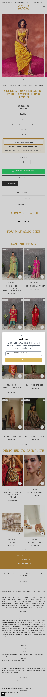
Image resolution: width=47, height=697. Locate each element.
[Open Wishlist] (3, 694)
